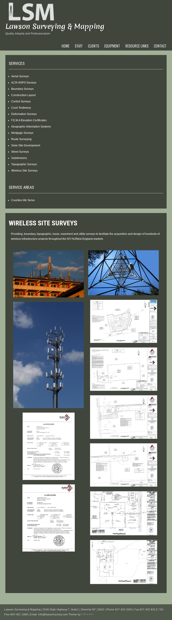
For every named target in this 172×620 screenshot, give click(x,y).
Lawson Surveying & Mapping (54, 26)
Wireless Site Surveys (24, 170)
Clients (93, 46)
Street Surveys (20, 151)
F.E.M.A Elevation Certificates (29, 120)
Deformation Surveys (24, 114)
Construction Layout (23, 95)
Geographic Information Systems (31, 126)
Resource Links (136, 46)
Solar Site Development (25, 145)
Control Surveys (21, 101)
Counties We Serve (23, 200)
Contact (160, 46)
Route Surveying (21, 139)
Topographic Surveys (24, 164)
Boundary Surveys (22, 88)
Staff (79, 46)
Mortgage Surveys (22, 132)
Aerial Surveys (20, 76)
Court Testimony (21, 107)
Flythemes (87, 614)
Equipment (112, 46)
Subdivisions (19, 158)
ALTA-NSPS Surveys (23, 82)
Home (65, 46)
